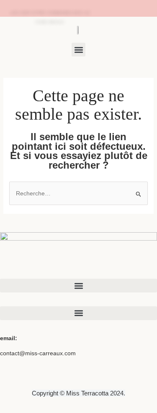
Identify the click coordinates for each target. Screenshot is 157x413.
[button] (78, 49)
